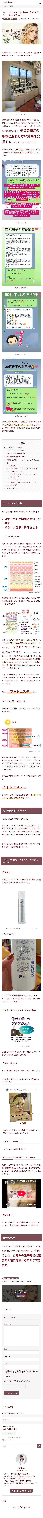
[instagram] (18, 1507)
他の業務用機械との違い (16, 456)
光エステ (28, 1281)
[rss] (28, 1507)
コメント (7, 1324)
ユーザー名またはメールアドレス (13, 1413)
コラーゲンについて (17, 450)
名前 (6, 1349)
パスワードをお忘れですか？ (11, 1437)
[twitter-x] (14, 1507)
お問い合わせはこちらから (21, 1491)
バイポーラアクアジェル (21, 1046)
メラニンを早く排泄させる (20, 453)
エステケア (7, 1281)
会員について (6, 1440)
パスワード (5, 1420)
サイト (6, 1364)
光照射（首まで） (17, 471)
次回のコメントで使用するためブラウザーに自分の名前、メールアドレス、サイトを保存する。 (22, 1371)
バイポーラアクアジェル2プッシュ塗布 (24, 468)
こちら (24, 1149)
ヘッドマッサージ (17, 479)
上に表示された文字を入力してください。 (17, 1381)
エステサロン (15, 1281)
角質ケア (14, 466)
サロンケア (7, 18)
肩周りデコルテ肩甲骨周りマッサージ (23, 482)
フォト (23, 1281)
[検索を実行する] (39, 1446)
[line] (21, 1507)
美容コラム (14, 18)
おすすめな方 (12, 488)
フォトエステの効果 (14, 447)
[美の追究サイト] (7, 2)
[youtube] (25, 1507)
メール (7, 1356)
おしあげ (14, 485)
